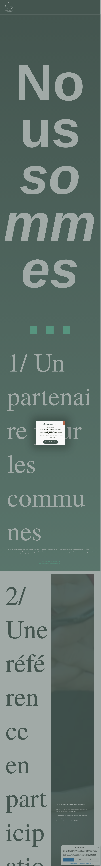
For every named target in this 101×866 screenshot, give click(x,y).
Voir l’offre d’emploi (50, 441)
